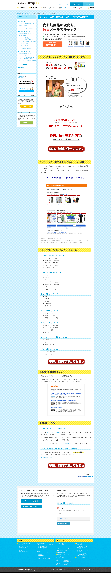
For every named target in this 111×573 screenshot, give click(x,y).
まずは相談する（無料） (31, 506)
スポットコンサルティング (63, 548)
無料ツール (22, 21)
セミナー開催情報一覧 (43, 547)
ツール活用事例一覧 (42, 546)
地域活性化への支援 (23, 547)
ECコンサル (66, 4)
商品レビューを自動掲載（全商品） (27, 60)
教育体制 (40, 554)
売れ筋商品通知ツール (82, 554)
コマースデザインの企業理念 (25, 546)
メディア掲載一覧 (42, 549)
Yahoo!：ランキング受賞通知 (26, 28)
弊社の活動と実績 (41, 543)
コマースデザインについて (24, 543)
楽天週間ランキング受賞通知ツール (84, 549)
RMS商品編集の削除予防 (25, 48)
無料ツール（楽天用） (25, 31)
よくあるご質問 (60, 544)
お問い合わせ (21, 77)
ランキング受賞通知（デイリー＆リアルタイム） (26, 38)
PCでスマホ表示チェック (25, 25)
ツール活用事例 (23, 64)
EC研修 (44, 7)
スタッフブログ (60, 557)
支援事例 (74, 7)
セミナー (53, 7)
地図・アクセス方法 (23, 551)
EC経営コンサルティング (62, 543)
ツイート (88, 476)
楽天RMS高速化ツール (82, 546)
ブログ (83, 7)
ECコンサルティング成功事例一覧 (45, 544)
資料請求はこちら (27, 122)
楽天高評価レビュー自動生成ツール (84, 550)
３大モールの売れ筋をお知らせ (26, 23)
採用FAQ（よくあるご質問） (44, 558)
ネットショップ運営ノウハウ (63, 554)
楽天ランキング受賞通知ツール (83, 547)
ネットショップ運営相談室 (63, 560)
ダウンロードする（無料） (31, 501)
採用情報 (92, 7)
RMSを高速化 (22, 35)
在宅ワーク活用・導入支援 (25, 549)
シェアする (82, 476)
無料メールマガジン (61, 559)
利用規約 (21, 67)
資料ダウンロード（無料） (63, 563)
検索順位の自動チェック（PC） (27, 33)
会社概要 (61, 4)
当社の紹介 (22, 7)
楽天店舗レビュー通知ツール (83, 551)
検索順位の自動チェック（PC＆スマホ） (25, 54)
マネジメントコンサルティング (64, 547)
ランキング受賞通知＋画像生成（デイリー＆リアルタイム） (26, 58)
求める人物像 (41, 555)
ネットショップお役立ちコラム (64, 561)
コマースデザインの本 (62, 550)
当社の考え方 (22, 544)
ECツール (63, 7)
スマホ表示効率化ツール (82, 555)
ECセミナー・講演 (61, 552)
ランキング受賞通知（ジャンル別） (27, 41)
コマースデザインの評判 (24, 553)
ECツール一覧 (24, 13)
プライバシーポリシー (61, 569)
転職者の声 (40, 557)
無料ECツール (79, 543)
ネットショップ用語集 (62, 564)
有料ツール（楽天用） (25, 51)
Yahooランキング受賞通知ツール (84, 553)
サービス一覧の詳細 (80, 557)
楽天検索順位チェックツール (83, 544)
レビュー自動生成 (23, 45)
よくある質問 (21, 76)
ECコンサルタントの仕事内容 (44, 553)
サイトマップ (69, 569)
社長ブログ (59, 556)
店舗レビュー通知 (23, 43)
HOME (18, 13)
